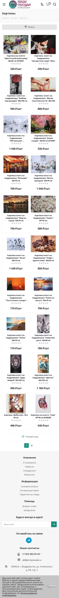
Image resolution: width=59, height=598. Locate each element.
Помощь (29, 501)
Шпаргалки (29, 510)
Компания (29, 457)
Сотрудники (29, 470)
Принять (51, 586)
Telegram (29, 540)
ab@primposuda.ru (31, 560)
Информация (29, 481)
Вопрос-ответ (29, 506)
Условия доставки (29, 490)
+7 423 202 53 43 (31, 554)
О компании (29, 462)
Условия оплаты (29, 486)
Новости (29, 466)
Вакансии (29, 474)
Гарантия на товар (29, 494)
